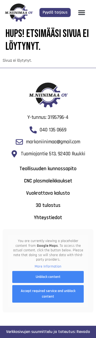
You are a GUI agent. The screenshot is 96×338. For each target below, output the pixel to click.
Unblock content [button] (48, 276)
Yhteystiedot (48, 217)
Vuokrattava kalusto (48, 193)
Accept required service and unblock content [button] (48, 294)
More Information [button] (48, 266)
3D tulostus (48, 205)
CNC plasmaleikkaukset (48, 181)
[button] (81, 12)
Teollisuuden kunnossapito (48, 168)
